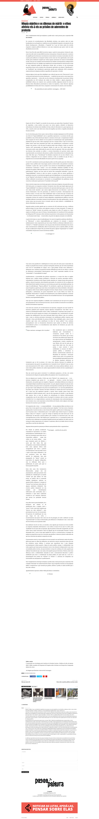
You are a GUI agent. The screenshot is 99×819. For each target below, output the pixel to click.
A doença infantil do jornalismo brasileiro (48, 698)
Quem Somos (61, 17)
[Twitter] (78, 1)
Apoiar (41, 17)
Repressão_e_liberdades (31, 673)
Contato (38, 0)
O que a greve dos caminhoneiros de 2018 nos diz (72, 698)
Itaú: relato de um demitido (61, 697)
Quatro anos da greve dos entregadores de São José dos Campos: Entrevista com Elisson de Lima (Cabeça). (38, 699)
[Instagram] (76, 1)
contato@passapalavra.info (49, 793)
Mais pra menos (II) (25, 682)
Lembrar (54, 17)
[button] (77, 17)
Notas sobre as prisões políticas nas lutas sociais (67, 682)
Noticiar (35, 17)
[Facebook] (74, 1)
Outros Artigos (34, 686)
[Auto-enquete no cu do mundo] (26, 692)
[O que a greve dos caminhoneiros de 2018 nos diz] (72, 692)
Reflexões (25, 673)
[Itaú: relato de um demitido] (61, 692)
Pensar (47, 17)
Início (35, 0)
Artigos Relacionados (26, 686)
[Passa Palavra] (49, 8)
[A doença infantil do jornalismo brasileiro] (49, 692)
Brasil (28, 19)
